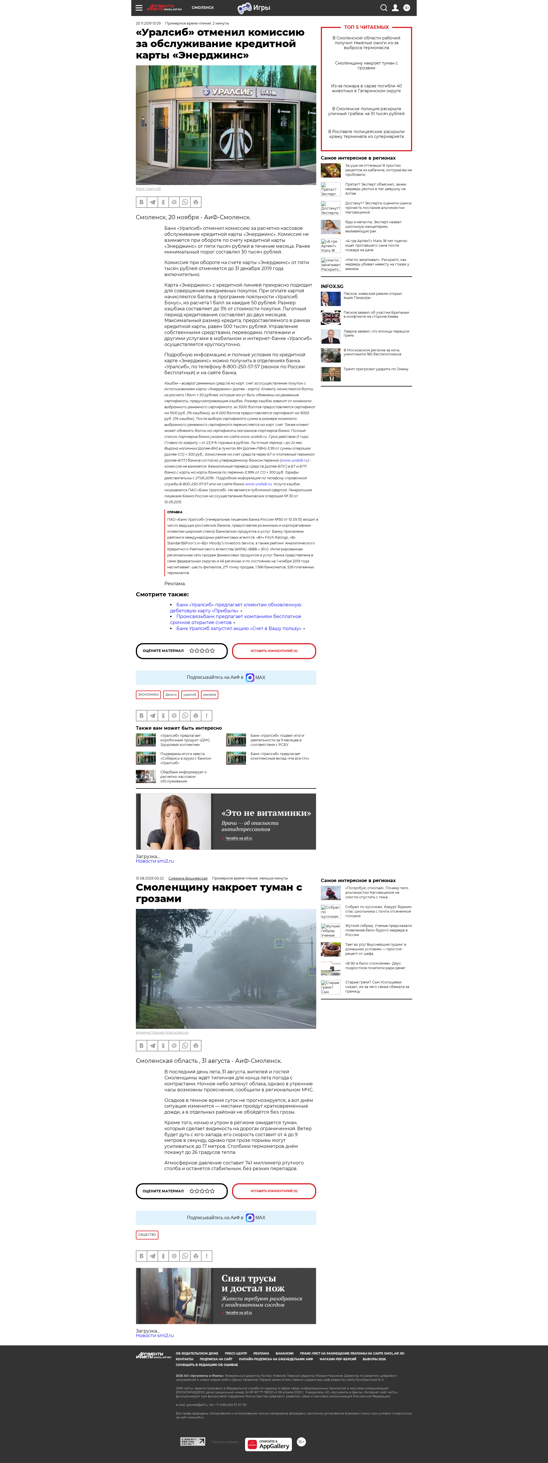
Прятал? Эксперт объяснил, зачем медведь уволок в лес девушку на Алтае (375, 189)
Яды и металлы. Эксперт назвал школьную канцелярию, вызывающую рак (373, 226)
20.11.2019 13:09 (148, 23)
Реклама (261, 1353)
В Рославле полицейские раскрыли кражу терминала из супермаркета (366, 134)
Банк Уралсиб (148, 188)
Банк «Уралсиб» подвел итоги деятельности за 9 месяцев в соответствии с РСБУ (277, 740)
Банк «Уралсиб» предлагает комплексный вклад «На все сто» (280, 756)
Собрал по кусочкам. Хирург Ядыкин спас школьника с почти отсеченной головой (378, 911)
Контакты (184, 1359)
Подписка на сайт (216, 1359)
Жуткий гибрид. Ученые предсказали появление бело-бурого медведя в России (378, 930)
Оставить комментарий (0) (274, 651)
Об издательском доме (197, 1353)
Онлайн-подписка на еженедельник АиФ (276, 1359)
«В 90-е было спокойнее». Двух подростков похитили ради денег (375, 965)
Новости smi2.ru (155, 861)
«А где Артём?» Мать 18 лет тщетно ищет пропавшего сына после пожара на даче (376, 245)
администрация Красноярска (162, 1032)
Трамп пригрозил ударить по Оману (376, 369)
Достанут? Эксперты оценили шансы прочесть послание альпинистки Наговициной (378, 207)
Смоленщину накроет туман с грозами (366, 66)
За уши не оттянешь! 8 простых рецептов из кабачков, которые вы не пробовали (378, 170)
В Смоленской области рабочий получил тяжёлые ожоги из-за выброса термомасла (366, 43)
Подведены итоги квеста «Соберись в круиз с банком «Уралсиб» (185, 758)
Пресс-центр (236, 1353)
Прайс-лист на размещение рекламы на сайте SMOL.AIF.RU (352, 1353)
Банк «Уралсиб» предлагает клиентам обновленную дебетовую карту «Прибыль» (235, 607)
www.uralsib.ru (294, 460)
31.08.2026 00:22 (150, 878)
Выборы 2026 (374, 1359)
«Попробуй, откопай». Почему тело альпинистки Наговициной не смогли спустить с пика (376, 892)
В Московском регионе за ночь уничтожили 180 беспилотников (372, 352)
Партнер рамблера (225, 1442)
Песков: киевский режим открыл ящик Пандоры (373, 296)
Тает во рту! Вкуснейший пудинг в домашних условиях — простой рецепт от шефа (375, 949)
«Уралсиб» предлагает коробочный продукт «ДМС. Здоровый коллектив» (185, 740)
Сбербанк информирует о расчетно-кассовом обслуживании (183, 776)
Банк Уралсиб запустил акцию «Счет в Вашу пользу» (238, 628)
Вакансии (284, 1353)
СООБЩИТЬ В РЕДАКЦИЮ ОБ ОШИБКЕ (207, 1365)
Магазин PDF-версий (338, 1359)
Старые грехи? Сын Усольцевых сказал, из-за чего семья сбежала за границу (377, 986)
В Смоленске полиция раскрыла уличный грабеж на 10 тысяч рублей (366, 111)
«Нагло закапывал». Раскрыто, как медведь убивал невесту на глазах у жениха (377, 264)
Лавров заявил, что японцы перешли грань (376, 333)
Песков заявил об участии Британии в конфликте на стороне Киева (376, 315)
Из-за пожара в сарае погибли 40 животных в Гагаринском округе (366, 88)
